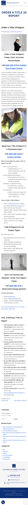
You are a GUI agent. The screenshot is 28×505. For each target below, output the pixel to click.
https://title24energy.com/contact (13, 392)
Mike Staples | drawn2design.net (16, 493)
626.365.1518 (11, 296)
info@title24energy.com (14, 298)
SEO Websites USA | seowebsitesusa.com (15, 495)
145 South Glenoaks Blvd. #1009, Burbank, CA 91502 (16, 483)
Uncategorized (6, 459)
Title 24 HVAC (4, 400)
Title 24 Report (6, 457)
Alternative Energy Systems (13, 2)
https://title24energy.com (11, 306)
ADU (4, 449)
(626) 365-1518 (11, 65)
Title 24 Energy (18, 31)
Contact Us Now (14, 157)
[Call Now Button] (3, 502)
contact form (21, 206)
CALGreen (5, 451)
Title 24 (22, 76)
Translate (9, 415)
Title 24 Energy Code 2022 (20, 400)
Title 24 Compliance (7, 455)
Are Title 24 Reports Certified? (10, 430)
